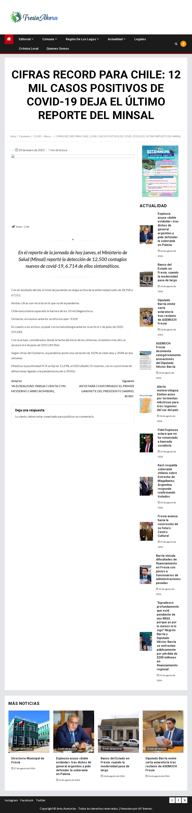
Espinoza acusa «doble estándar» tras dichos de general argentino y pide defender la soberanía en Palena (168, 229)
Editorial (25, 39)
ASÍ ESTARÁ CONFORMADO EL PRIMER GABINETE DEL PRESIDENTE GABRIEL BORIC (106, 388)
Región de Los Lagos (81, 39)
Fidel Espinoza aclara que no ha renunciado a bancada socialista (168, 437)
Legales (140, 39)
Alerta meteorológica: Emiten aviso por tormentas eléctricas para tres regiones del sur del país (168, 398)
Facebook (26, 800)
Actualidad (115, 39)
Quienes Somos (57, 48)
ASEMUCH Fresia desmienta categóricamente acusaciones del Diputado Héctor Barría (168, 355)
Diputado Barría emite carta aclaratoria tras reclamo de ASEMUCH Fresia (167, 311)
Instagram (11, 800)
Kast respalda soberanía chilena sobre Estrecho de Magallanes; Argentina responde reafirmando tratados (167, 480)
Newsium (126, 808)
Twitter (41, 800)
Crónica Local (28, 48)
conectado (50, 416)
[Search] (176, 44)
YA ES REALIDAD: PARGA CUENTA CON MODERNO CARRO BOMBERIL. (38, 386)
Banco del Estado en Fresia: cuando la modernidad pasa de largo (168, 272)
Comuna (48, 39)
